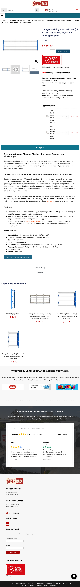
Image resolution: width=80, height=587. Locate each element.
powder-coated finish (32, 221)
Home (3, 20)
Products (10, 20)
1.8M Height (41, 20)
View (54, 80)
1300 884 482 (14, 513)
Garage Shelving (19, 20)
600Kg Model (31, 20)
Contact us (50, 201)
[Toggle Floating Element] (74, 576)
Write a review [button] (62, 434)
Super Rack (23, 583)
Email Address (11, 539)
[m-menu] (2, 15)
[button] (36, 46)
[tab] (40, 147)
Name (8, 546)
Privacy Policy (42, 585)
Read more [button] (15, 459)
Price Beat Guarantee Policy (61, 67)
